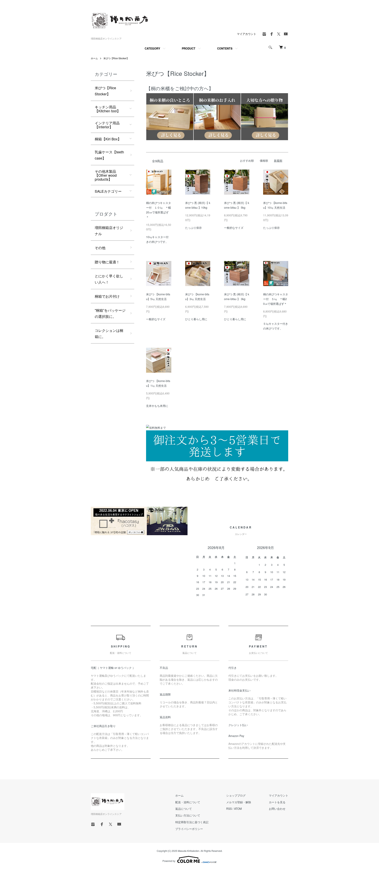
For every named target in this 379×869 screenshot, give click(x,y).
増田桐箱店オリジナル (109, 230)
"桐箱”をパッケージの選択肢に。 (110, 313)
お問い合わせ (277, 809)
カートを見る (277, 802)
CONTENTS (224, 48)
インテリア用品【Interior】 (107, 124)
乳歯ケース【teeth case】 (109, 154)
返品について (183, 809)
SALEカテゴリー (108, 191)
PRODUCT (188, 48)
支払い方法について (187, 815)
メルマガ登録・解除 (238, 802)
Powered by (168, 860)
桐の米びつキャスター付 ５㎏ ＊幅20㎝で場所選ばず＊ (275, 299)
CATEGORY (152, 48)
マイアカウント (246, 34)
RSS (229, 809)
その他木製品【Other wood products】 (106, 175)
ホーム (94, 58)
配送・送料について (187, 802)
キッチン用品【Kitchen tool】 (107, 108)
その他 (100, 247)
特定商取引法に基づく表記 (191, 822)
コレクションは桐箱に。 (109, 333)
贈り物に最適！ (107, 261)
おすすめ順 (247, 160)
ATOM (238, 809)
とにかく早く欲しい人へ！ (109, 278)
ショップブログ (236, 795)
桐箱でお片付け (107, 296)
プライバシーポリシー (189, 829)
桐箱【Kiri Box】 (108, 138)
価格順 (264, 160)
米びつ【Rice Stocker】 (116, 58)
